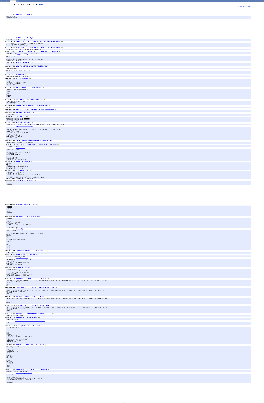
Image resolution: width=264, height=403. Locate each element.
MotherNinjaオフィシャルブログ (24, 373)
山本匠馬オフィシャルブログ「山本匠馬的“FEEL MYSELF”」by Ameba (33, 313)
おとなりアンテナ (241, 6)
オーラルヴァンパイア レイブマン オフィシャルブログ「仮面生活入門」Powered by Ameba (38, 41)
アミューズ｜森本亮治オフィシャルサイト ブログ (28, 325)
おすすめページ (248, 6)
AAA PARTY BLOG (20, 148)
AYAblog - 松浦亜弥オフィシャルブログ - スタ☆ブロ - (29, 87)
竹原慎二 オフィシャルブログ (23, 14)
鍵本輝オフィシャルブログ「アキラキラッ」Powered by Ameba (31, 369)
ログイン (258, 1)
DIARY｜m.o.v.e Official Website (23, 122)
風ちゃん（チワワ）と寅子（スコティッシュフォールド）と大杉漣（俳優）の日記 (36, 144)
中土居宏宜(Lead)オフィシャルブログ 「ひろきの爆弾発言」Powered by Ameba (35, 287)
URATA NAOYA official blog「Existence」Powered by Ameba (30, 321)
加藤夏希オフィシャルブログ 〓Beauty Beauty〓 (27, 55)
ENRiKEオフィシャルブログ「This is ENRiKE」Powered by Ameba (32, 305)
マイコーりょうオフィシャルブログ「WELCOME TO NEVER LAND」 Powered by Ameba (38, 47)
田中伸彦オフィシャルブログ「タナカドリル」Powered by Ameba (32, 105)
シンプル (248, 1)
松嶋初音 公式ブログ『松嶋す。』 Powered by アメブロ (29, 250)
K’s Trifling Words (19, 74)
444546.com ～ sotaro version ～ (23, 62)
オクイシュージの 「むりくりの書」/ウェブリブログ (29, 99)
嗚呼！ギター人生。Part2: (22, 78)
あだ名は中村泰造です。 (22, 258)
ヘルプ (262, 1)
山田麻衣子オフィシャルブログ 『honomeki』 (27, 317)
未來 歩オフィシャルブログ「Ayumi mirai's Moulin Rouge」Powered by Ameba (35, 109)
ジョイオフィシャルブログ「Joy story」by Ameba (28, 267)
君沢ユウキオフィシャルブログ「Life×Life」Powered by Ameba (31, 278)
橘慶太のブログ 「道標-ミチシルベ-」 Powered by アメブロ (30, 296)
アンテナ (244, 1)
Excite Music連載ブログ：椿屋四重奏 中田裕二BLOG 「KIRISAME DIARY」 (35, 140)
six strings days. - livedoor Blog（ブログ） (25, 204)
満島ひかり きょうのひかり (23, 161)
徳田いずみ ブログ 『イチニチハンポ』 (25, 112)
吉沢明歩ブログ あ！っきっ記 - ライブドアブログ (28, 216)
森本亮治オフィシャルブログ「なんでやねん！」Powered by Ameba (32, 38)
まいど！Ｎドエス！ (20, 116)
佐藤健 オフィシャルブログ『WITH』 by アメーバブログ (30, 344)
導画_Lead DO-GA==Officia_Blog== (24, 126)
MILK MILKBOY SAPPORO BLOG (24, 180)
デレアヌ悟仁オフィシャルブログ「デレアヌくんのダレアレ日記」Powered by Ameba (37, 51)
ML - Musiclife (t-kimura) (21, 70)
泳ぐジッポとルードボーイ (22, 170)
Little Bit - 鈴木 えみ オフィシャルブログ (25, 254)
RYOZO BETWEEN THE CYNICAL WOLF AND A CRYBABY (31, 66)
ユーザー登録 (253, 1)
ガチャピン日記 (19, 229)
